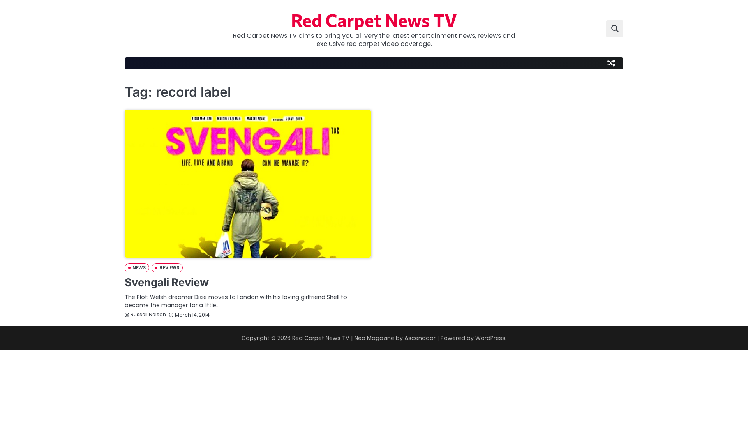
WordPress (490, 338)
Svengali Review (167, 282)
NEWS (139, 268)
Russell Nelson (148, 314)
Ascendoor (420, 338)
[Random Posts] (611, 63)
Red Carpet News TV (374, 19)
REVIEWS (169, 268)
